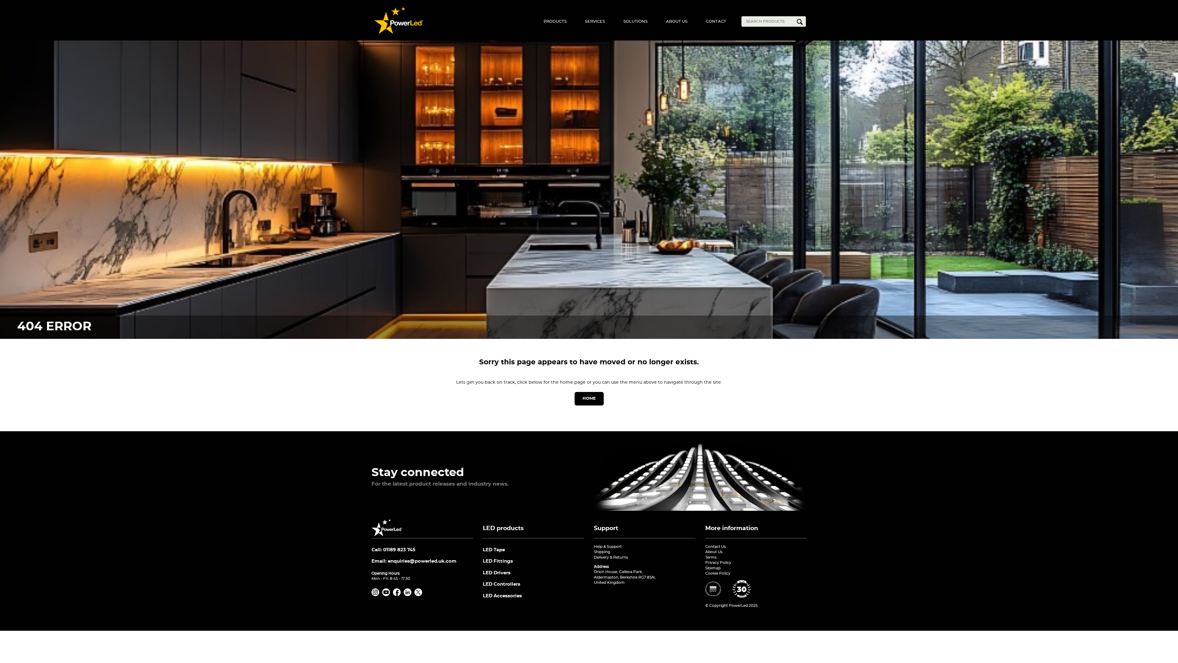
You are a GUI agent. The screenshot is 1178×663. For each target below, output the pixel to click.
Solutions (635, 22)
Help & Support (608, 547)
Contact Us (715, 547)
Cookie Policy (717, 573)
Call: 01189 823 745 (393, 550)
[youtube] (387, 595)
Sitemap (713, 568)
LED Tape (494, 550)
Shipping (602, 552)
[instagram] (376, 595)
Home (589, 399)
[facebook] (398, 595)
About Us (676, 22)
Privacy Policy (718, 562)
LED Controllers (501, 584)
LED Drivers (496, 573)
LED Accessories (502, 596)
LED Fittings (498, 561)
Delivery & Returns (611, 557)
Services (595, 22)
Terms (711, 557)
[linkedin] (409, 595)
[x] (419, 595)
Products (555, 22)
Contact (716, 22)
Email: (413, 561)
